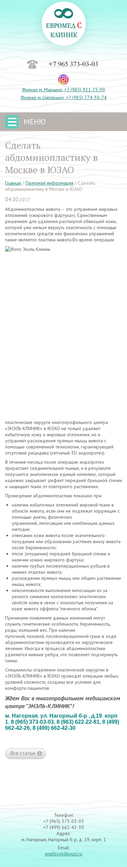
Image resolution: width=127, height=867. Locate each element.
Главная (13, 183)
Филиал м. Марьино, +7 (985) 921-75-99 (63, 90)
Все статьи (22, 753)
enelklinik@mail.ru (63, 854)
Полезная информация (49, 183)
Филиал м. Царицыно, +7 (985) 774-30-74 (64, 97)
